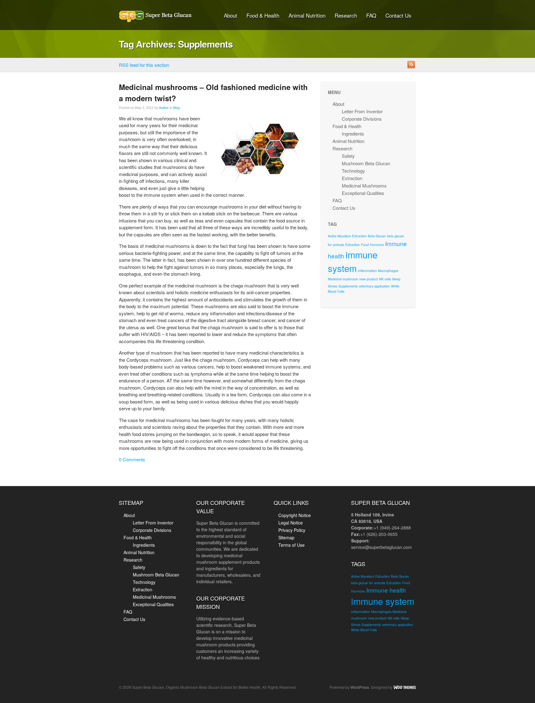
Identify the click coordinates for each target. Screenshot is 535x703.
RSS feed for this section (144, 65)
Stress (332, 286)
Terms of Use (291, 545)
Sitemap (286, 537)
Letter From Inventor (362, 111)
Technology (353, 170)
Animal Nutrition (307, 15)
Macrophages (388, 270)
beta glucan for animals (368, 582)
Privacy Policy (291, 530)
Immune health (386, 590)
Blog (176, 108)
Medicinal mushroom (343, 279)
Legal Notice (290, 523)
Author (164, 108)
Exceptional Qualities (363, 193)
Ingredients (353, 133)
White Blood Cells (364, 630)
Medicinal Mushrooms (364, 185)
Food (365, 244)
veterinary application (374, 286)
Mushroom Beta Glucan (366, 163)
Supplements (348, 286)
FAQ (371, 15)
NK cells (385, 279)
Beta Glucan (377, 236)
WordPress (359, 687)
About (230, 15)
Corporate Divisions (362, 118)
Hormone (377, 244)
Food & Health (262, 15)
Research (346, 15)
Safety (348, 156)
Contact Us (398, 15)
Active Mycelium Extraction (347, 236)
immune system (382, 600)
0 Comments (132, 459)
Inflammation (367, 270)
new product (368, 279)
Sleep (396, 279)
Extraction (352, 178)
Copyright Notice (294, 515)
